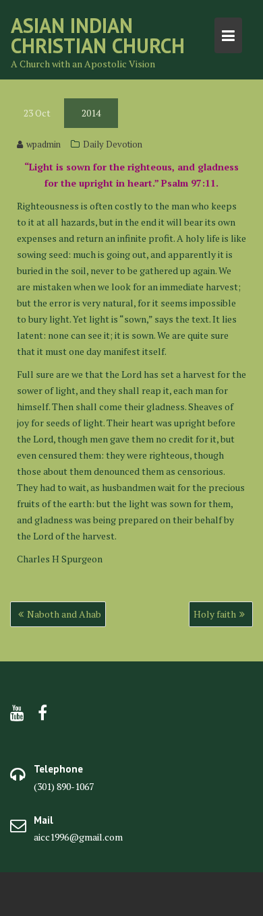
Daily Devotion (112, 144)
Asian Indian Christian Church (98, 35)
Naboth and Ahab (64, 614)
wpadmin (43, 144)
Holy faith (215, 614)
